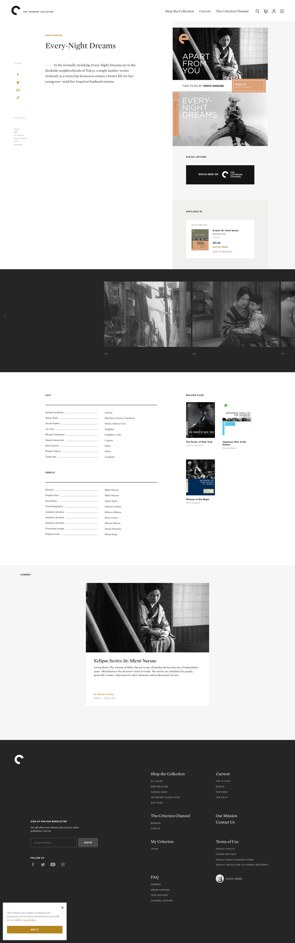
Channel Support (162, 900)
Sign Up (155, 828)
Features (221, 792)
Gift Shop (157, 803)
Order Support (160, 890)
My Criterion (162, 841)
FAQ (154, 877)
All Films (157, 781)
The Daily (222, 797)
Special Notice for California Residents (242, 864)
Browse (156, 823)
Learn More (29, 919)
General (156, 884)
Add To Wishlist (223, 252)
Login (154, 849)
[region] (35, 921)
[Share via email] (17, 90)
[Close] (62, 907)
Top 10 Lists (223, 781)
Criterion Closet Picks (165, 797)
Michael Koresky (105, 694)
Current (204, 11)
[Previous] (5, 315)
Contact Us (225, 822)
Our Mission (226, 815)
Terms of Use (227, 841)
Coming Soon (159, 792)
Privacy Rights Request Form (234, 860)
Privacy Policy (225, 849)
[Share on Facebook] (18, 75)
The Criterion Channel (232, 11)
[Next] (289, 315)
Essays (97, 698)
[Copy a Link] (18, 98)
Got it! (35, 929)
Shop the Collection (179, 11)
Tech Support (159, 895)
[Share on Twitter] (18, 82)
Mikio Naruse (53, 35)
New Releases (159, 786)
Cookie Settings (226, 854)
